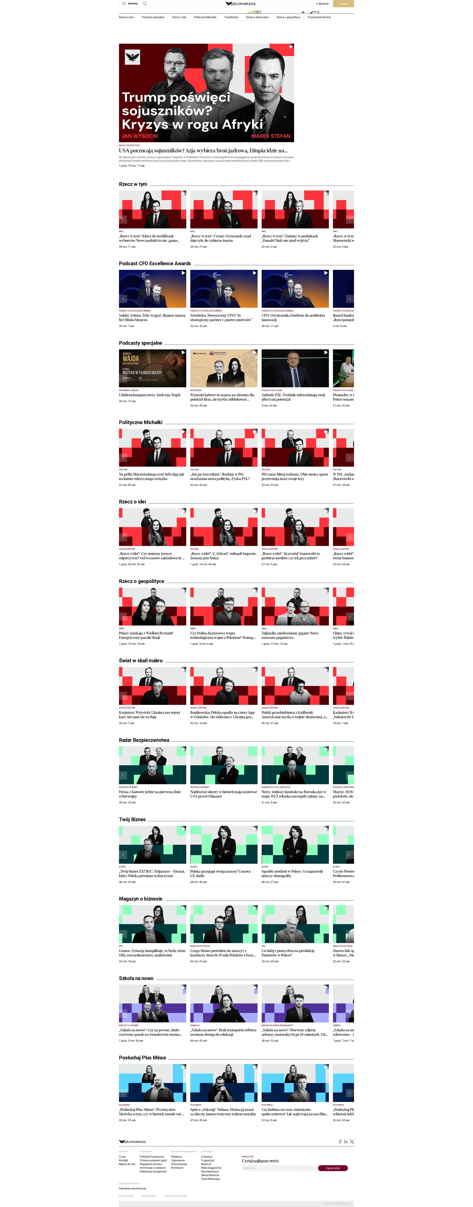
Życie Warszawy (210, 1178)
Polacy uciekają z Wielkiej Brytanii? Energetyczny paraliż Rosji (146, 635)
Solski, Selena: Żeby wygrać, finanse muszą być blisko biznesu (152, 317)
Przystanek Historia (319, 17)
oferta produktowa (176, 1196)
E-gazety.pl (207, 1160)
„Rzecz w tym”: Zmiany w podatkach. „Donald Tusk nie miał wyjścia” (290, 238)
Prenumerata (179, 1164)
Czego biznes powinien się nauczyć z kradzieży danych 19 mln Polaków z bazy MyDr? (222, 955)
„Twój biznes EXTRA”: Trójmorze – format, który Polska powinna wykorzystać (152, 873)
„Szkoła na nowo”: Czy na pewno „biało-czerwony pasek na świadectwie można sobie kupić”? (150, 1034)
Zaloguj (343, 3)
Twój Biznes (231, 17)
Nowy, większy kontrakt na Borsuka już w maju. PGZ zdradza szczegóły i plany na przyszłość (294, 796)
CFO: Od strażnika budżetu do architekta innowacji (293, 317)
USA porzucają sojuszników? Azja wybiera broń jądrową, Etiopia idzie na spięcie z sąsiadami (201, 154)
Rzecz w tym (126, 17)
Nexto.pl (206, 1164)
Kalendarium (149, 1196)
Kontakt (123, 1160)
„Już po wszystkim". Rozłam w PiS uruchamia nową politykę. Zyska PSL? (220, 476)
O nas (122, 1156)
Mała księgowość (211, 1167)
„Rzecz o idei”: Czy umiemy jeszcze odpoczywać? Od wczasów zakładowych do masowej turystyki (152, 558)
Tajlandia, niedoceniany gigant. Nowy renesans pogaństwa (290, 635)
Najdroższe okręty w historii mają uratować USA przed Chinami (223, 794)
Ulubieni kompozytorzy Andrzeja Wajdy (150, 395)
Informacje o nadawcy (153, 1167)
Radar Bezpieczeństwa (144, 740)
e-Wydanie (322, 3)
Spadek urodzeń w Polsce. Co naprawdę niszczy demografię (292, 873)
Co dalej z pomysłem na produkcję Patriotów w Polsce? (288, 952)
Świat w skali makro (257, 17)
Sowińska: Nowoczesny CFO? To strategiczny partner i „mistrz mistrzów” (221, 317)
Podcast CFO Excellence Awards (155, 264)
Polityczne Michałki (205, 17)
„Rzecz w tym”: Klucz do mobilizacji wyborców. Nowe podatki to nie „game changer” (148, 240)
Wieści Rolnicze (210, 1175)
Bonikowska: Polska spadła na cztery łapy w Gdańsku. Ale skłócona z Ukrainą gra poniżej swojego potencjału (222, 717)
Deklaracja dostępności (153, 1171)
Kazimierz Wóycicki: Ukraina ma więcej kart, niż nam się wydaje (149, 714)
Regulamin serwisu (151, 1164)
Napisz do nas (127, 1164)
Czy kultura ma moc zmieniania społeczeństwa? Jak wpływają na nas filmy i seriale (295, 1114)
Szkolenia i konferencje (132, 1188)
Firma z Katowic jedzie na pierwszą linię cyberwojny (150, 794)
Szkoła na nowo (136, 978)
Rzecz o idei (179, 17)
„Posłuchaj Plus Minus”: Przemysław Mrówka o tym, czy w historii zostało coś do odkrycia (152, 1114)
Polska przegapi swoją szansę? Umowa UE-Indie (220, 873)
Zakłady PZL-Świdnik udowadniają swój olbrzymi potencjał (293, 397)
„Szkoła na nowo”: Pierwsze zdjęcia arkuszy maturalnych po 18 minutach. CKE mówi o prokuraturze (295, 1034)
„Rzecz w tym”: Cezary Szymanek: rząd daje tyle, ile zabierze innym (220, 238)
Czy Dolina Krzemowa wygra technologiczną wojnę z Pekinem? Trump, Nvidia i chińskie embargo (222, 637)
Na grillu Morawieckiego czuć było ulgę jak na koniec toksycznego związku (151, 476)
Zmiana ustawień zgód (153, 1160)
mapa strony (126, 1196)
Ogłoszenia (178, 1160)
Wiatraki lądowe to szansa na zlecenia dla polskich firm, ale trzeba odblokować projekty (222, 399)
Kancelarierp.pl (210, 1171)
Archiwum (177, 1167)
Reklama (176, 1156)
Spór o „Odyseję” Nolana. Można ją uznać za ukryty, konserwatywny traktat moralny (223, 1111)
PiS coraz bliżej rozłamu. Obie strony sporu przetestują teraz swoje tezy (295, 476)
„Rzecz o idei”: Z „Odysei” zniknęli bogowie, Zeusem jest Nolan (223, 555)
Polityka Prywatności (152, 1156)
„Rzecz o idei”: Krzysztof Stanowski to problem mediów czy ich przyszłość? (291, 555)
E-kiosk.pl (206, 1156)
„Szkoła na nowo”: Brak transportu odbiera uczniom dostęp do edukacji (223, 1032)
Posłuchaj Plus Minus (142, 1058)
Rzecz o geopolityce (288, 17)
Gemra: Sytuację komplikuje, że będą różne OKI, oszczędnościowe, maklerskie (152, 952)
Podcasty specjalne (153, 17)
